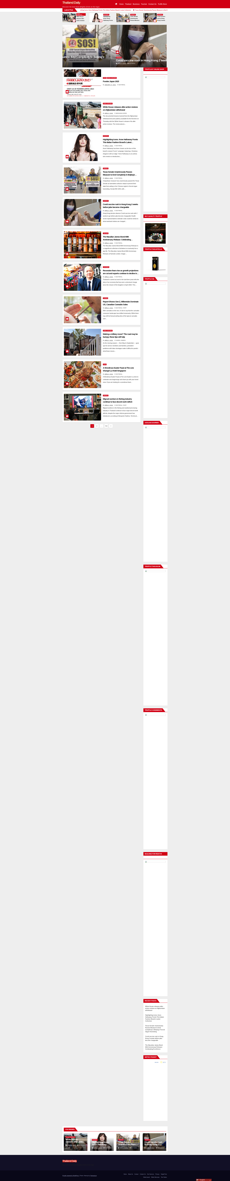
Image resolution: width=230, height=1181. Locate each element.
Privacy (157, 1174)
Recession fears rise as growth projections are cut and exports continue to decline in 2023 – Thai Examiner (120, 273)
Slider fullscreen (155, 1177)
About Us (130, 1174)
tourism (105, 298)
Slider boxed (146, 1177)
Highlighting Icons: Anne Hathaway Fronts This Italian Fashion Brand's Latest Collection (120, 142)
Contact (136, 1174)
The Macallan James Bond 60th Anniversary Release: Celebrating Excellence (117, 240)
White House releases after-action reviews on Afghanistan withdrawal (80, 20)
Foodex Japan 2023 (111, 81)
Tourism (144, 4)
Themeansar (93, 1175)
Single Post (164, 1174)
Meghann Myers (121, 113)
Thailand (128, 4)
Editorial (84, 63)
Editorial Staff (121, 308)
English (202, 1180)
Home (121, 4)
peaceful (106, 14)
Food (104, 77)
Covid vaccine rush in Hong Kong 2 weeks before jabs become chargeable (154, 1038)
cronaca (133, 14)
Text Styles (164, 1177)
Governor (106, 267)
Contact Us (152, 4)
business (160, 14)
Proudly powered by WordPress (70, 1175)
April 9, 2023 (73, 63)
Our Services (150, 1174)
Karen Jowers (121, 340)
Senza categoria (79, 14)
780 (106, 426)
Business (136, 4)
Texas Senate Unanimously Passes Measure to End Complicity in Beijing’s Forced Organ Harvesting (119, 175)
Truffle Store (162, 4)
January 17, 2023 (110, 84)
